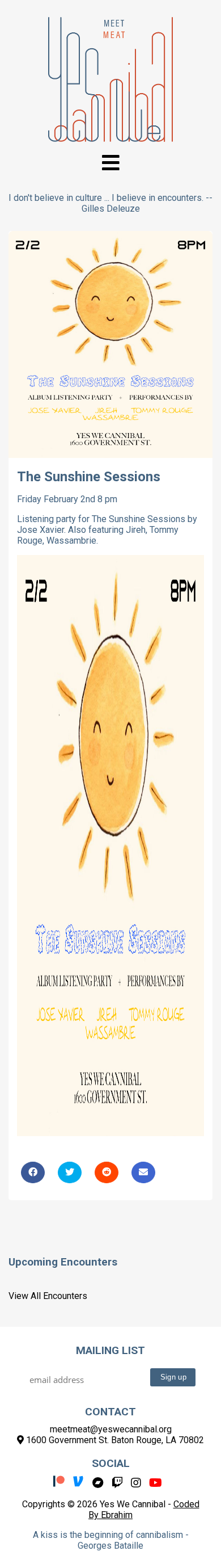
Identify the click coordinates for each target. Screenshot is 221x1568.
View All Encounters (47, 1295)
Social (111, 1463)
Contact (110, 1411)
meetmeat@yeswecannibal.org (111, 1429)
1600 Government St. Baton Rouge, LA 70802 (114, 1440)
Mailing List (110, 1350)
